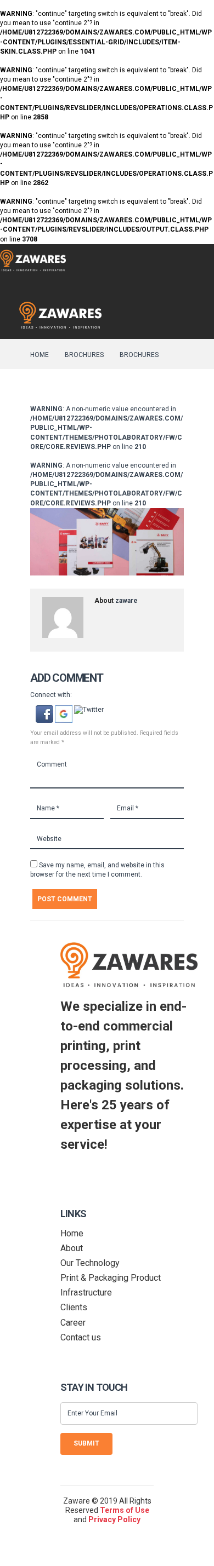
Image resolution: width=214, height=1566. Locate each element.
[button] (45, 709)
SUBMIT (86, 1443)
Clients (73, 1307)
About (71, 1248)
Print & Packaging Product (110, 1278)
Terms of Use (124, 1510)
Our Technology (90, 1263)
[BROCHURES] (107, 542)
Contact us (80, 1337)
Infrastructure (86, 1292)
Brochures (84, 355)
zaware (126, 600)
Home (39, 355)
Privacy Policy (114, 1519)
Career (73, 1322)
